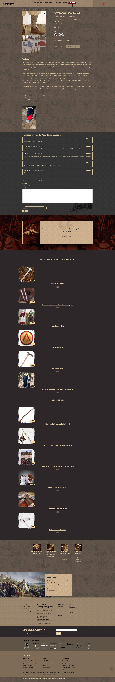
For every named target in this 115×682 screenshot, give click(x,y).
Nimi (23, 205)
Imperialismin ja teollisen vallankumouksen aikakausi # (32, 673)
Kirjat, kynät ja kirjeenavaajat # (49, 663)
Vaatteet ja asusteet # (27, 665)
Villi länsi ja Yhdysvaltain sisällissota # (51, 672)
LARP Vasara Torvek (57, 284)
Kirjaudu (96, 3)
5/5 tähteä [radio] (30, 185)
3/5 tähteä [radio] (26, 185)
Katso (57, 286)
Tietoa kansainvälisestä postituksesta (72, 608)
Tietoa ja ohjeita (61, 604)
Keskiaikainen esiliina (58, 326)
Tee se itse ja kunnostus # (28, 667)
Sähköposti (25, 208)
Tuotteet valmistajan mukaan (33, 9)
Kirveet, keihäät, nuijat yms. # (29, 660)
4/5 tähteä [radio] (28, 185)
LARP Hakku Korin (57, 368)
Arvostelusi (25, 183)
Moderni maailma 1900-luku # (68, 672)
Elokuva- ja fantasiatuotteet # (49, 662)
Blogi (56, 3)
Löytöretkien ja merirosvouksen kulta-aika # (71, 669)
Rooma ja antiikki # (47, 667)
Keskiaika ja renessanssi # (28, 668)
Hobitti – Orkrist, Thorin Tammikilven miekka (57, 445)
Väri (55, 31)
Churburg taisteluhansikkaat (57, 487)
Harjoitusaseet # (26, 662)
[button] (44, 13)
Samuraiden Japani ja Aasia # (49, 668)
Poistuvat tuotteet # (27, 658)
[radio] (55, 34)
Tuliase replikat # (46, 660)
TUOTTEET (40, 3)
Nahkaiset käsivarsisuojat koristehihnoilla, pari (57, 305)
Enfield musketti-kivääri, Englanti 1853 (57, 424)
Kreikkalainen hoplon (57, 347)
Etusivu (24, 9)
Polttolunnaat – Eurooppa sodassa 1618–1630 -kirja (57, 466)
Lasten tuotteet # (65, 663)
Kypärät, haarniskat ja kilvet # (29, 663)
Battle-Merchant (43, 9)
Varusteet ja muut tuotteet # (68, 665)
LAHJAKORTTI (71, 3)
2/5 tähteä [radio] (25, 185)
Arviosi (24, 187)
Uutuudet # (64, 674)
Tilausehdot (71, 613)
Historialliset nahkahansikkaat (57, 509)
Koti (35, 3)
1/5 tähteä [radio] (23, 185)
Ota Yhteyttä (63, 3)
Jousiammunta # (65, 660)
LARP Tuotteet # (65, 662)
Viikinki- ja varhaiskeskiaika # (68, 667)
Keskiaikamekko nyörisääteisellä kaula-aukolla (57, 389)
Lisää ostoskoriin (72, 46)
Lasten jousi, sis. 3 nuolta (57, 530)
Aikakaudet (48, 3)
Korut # (44, 665)
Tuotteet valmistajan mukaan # (49, 674)
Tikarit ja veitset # (66, 658)
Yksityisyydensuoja (62, 610)
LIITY (58, 633)
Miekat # (44, 658)
